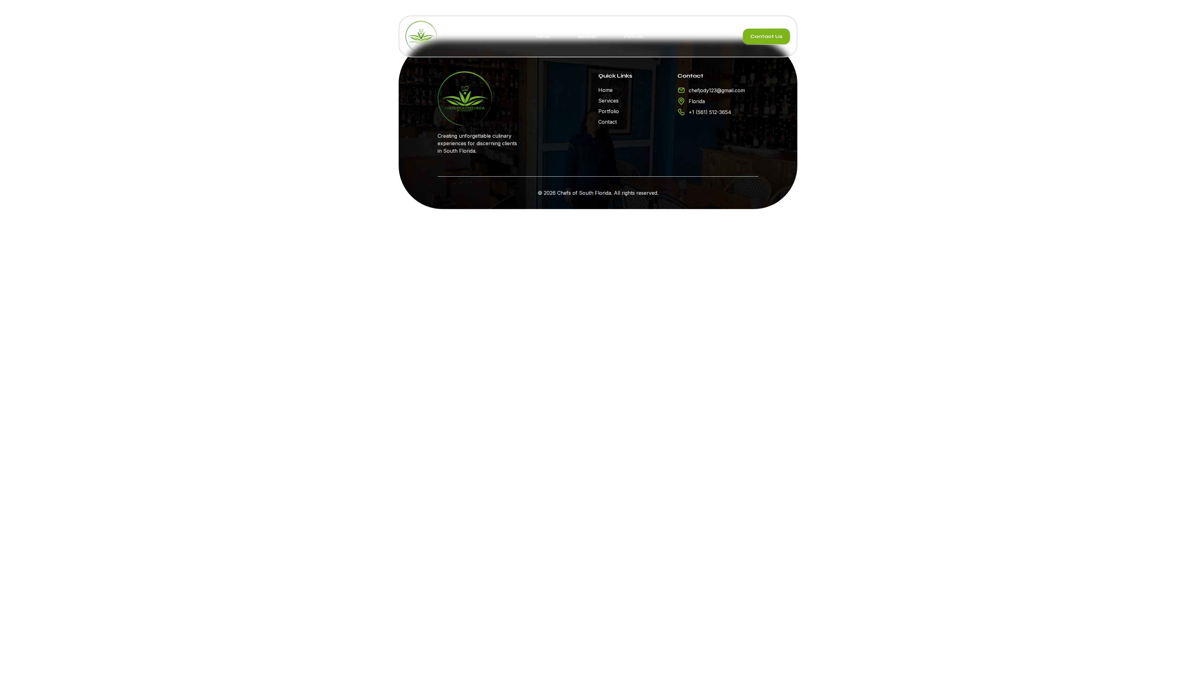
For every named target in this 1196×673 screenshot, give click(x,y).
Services (587, 36)
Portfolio (633, 36)
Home (543, 36)
